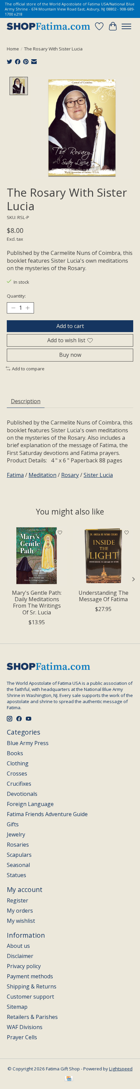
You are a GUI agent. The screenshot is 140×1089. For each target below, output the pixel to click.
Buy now (70, 354)
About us (18, 946)
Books (15, 753)
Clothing (18, 763)
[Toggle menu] (126, 26)
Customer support (30, 996)
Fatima (15, 475)
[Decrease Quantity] (13, 308)
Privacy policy (24, 966)
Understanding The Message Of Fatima (103, 596)
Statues (16, 875)
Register (17, 900)
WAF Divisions (24, 1027)
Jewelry (16, 834)
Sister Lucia (98, 475)
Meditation (42, 475)
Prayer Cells (22, 1037)
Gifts (13, 824)
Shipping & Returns (31, 986)
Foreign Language (30, 804)
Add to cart (70, 326)
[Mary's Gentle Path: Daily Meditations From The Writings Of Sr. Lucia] (37, 556)
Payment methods (30, 976)
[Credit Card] (69, 1079)
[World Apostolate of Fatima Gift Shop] (48, 26)
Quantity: (16, 296)
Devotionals (22, 794)
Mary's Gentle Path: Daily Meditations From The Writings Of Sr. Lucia (37, 602)
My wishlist (21, 920)
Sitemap (17, 1006)
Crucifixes (19, 783)
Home (13, 49)
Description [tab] (25, 401)
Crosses (17, 773)
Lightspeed (121, 1069)
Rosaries (18, 844)
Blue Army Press (28, 743)
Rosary (70, 475)
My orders (20, 910)
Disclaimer (20, 956)
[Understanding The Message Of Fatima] (103, 556)
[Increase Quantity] (27, 308)
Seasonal (18, 865)
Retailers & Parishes (32, 1017)
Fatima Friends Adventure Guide (47, 814)
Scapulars (19, 854)
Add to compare (28, 369)
